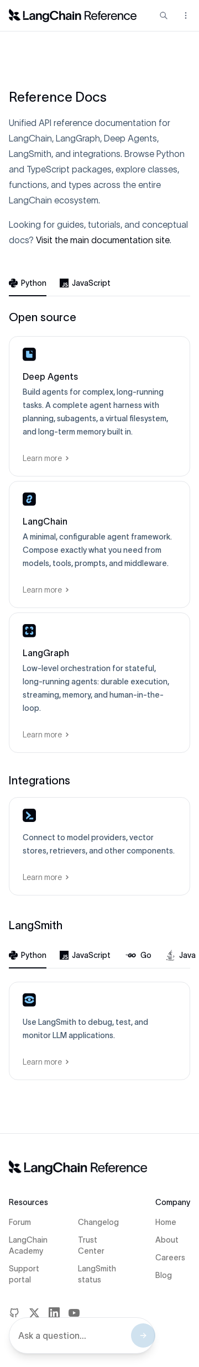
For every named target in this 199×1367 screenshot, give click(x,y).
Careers (170, 1257)
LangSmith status (97, 1274)
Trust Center (91, 1245)
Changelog (98, 1222)
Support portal (24, 1274)
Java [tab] (187, 955)
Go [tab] (145, 955)
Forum (20, 1222)
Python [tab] (33, 283)
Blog (163, 1275)
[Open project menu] (184, 15)
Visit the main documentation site (103, 240)
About (167, 1239)
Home (165, 1222)
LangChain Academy (28, 1245)
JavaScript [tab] (91, 283)
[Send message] (143, 1335)
